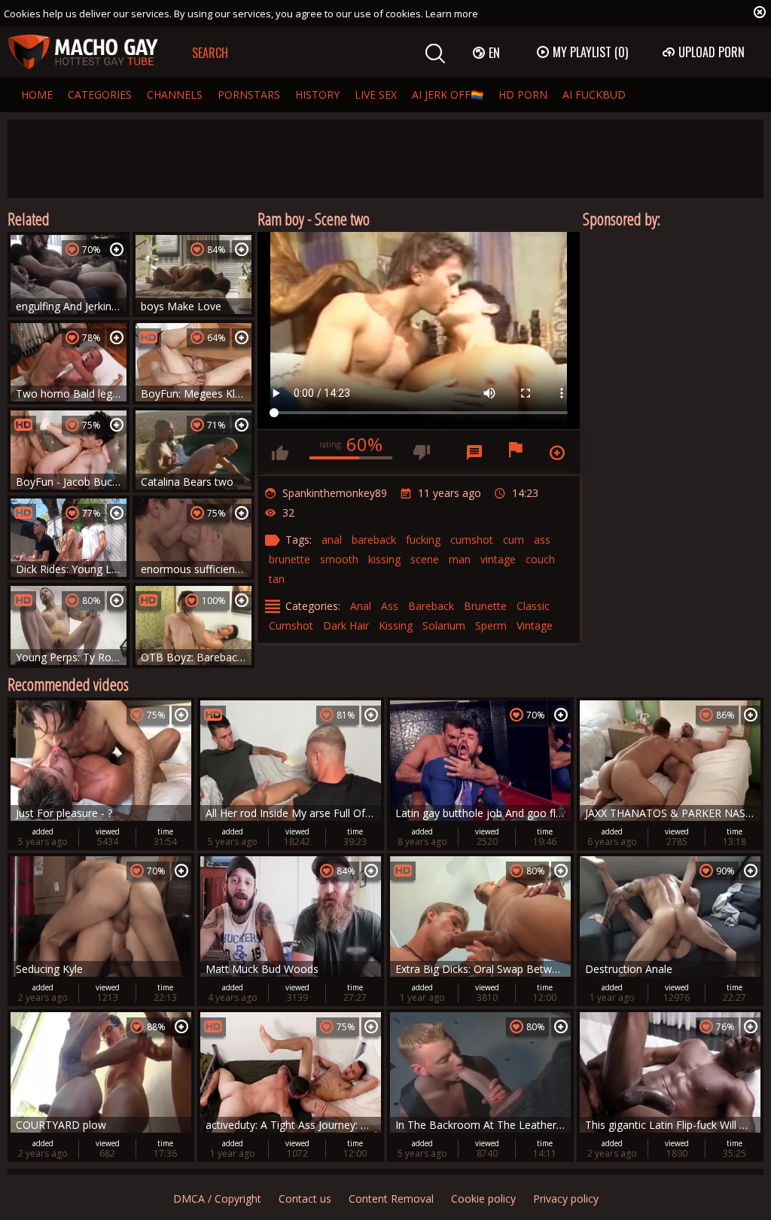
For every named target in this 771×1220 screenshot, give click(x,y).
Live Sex (376, 94)
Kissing (396, 625)
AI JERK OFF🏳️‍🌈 (447, 94)
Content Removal (391, 1198)
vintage (498, 559)
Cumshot (291, 625)
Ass (389, 606)
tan (277, 579)
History (317, 94)
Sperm (491, 625)
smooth (339, 559)
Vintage (535, 625)
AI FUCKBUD (594, 94)
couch (540, 559)
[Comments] (474, 452)
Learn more (451, 13)
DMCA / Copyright (217, 1198)
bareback (374, 539)
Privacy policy (566, 1198)
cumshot (471, 539)
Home (37, 94)
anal (332, 539)
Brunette (485, 606)
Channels (175, 94)
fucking (423, 539)
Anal (360, 606)
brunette (289, 559)
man (460, 559)
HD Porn (522, 94)
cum (513, 539)
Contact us (305, 1198)
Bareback (431, 606)
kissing (384, 559)
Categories (100, 94)
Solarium (443, 625)
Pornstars (249, 94)
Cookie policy (483, 1198)
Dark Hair (346, 625)
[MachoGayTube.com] (83, 52)
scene (424, 559)
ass (542, 539)
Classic (533, 606)
